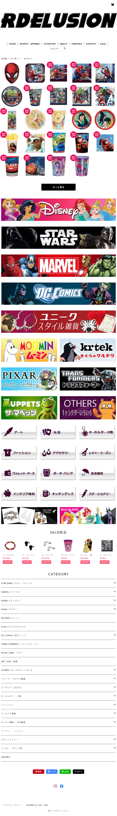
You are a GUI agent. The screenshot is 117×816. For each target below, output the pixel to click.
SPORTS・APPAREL (30, 44)
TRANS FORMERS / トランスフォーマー (20, 644)
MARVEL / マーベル (10, 592)
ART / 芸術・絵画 (9, 661)
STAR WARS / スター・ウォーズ (16, 583)
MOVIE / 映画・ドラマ (11, 653)
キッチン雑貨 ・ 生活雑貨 (13, 722)
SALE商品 (5, 757)
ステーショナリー (9, 739)
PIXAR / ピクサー (9, 609)
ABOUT (64, 44)
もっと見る (58, 187)
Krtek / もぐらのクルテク (13, 626)
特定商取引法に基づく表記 (37, 805)
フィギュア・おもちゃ (11, 687)
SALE (103, 44)
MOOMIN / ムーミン (10, 618)
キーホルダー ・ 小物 (11, 696)
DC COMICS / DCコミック (13, 635)
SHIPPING (76, 44)
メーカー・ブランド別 (11, 748)
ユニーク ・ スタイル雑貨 (13, 679)
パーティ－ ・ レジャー (12, 731)
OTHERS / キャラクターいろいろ (16, 670)
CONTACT (91, 44)
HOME (12, 44)
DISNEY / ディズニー (11, 600)
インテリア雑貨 (8, 713)
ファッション (7, 705)
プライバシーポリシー (12, 805)
